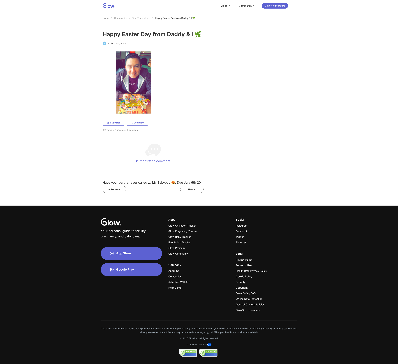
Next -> (192, 189)
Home (106, 18)
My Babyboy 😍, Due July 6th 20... (178, 182)
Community (120, 18)
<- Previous (114, 189)
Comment (139, 122)
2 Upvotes (115, 122)
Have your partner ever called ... (127, 182)
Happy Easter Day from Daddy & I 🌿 (175, 18)
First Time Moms (141, 18)
